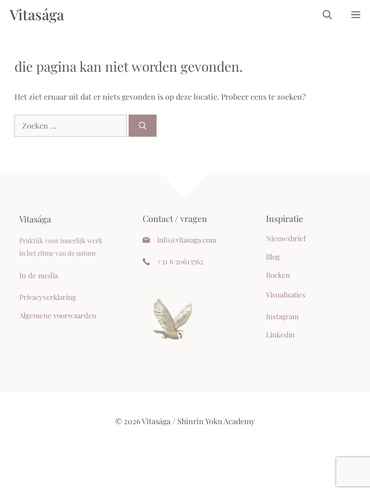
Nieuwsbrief (286, 238)
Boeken (278, 275)
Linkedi (278, 334)
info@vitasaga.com (186, 240)
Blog (273, 256)
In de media (38, 275)
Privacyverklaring (47, 297)
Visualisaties (285, 294)
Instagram (282, 316)
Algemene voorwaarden (57, 315)
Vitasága (37, 14)
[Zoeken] (143, 126)
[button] (327, 14)
